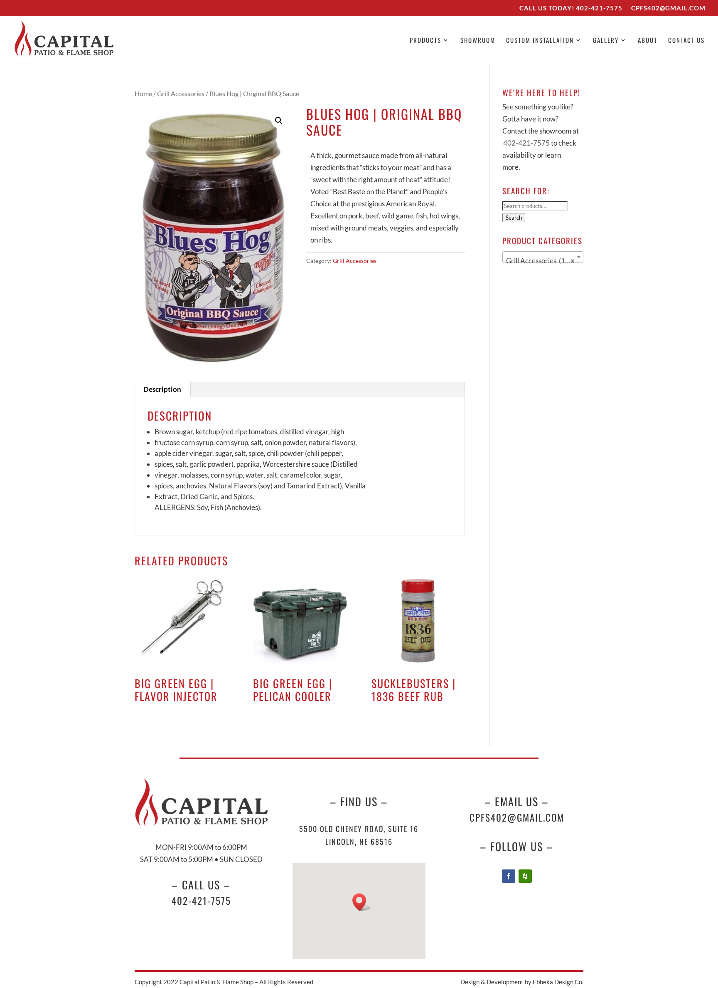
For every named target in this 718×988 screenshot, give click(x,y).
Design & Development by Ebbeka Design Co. (521, 982)
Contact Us (686, 41)
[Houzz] (525, 876)
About (647, 41)
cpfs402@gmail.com (517, 817)
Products (425, 41)
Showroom (477, 41)
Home (143, 93)
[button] (278, 120)
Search (514, 217)
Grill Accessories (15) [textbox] (540, 260)
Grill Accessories (180, 93)
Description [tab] (162, 389)
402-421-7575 (599, 8)
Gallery (606, 41)
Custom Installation (540, 41)
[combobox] (542, 257)
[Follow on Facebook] (508, 876)
